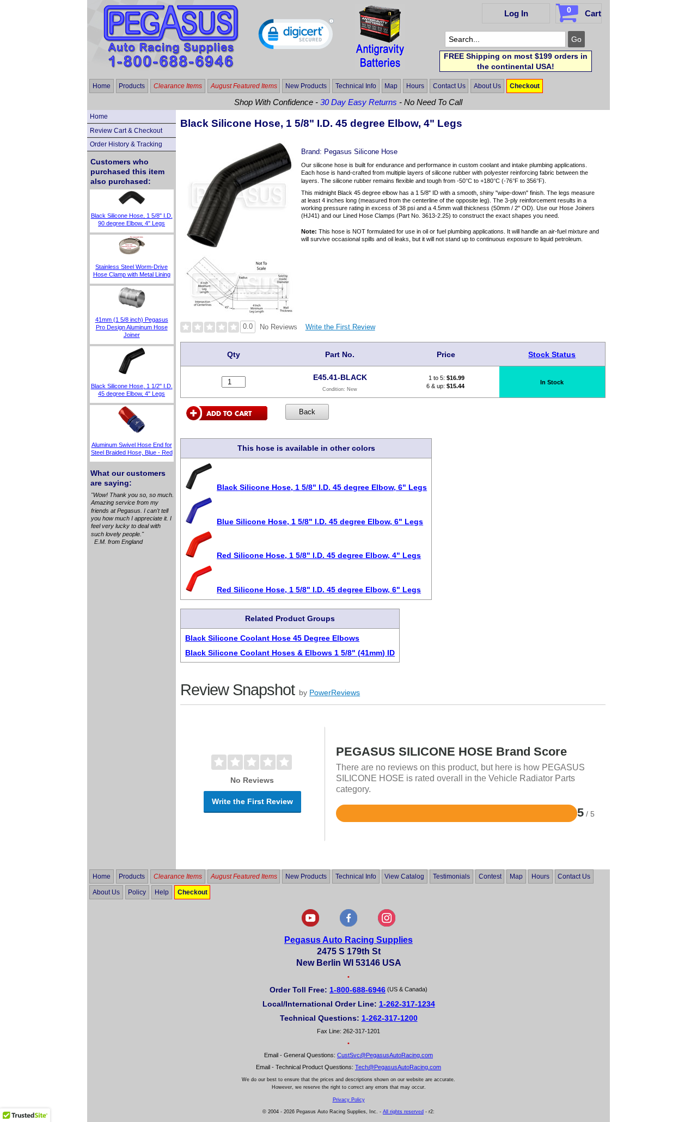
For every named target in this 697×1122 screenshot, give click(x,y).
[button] (296, 36)
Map (391, 86)
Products (132, 86)
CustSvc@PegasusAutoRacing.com (385, 1055)
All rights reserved (403, 1111)
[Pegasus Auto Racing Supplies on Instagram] (386, 924)
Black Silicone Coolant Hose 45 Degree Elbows (272, 638)
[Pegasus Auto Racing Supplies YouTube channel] (310, 924)
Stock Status (552, 354)
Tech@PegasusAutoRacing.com (398, 1067)
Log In (516, 13)
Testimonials (451, 876)
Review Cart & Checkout (126, 130)
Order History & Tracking (126, 144)
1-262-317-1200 (390, 1018)
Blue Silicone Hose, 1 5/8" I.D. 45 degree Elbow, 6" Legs (320, 521)
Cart (584, 11)
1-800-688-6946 (357, 989)
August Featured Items (244, 86)
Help (162, 892)
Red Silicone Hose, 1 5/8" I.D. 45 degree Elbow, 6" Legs (319, 589)
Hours (415, 86)
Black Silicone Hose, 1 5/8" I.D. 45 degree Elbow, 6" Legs (322, 487)
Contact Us (449, 86)
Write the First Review (340, 327)
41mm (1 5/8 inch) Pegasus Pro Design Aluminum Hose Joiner (131, 327)
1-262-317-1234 (407, 1004)
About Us (487, 86)
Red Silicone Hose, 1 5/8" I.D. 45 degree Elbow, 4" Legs (319, 555)
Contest (490, 876)
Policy (137, 892)
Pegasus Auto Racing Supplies (348, 940)
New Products (306, 86)
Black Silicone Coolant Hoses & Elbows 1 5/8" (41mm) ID (290, 652)
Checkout (525, 86)
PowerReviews (334, 692)
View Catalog (404, 876)
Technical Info (355, 86)
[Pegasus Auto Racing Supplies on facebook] (348, 924)
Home (102, 86)
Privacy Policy (349, 1099)
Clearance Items (178, 86)
